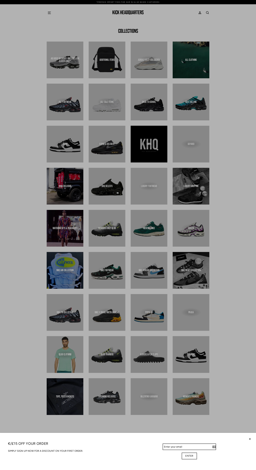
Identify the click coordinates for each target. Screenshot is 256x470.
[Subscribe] (214, 447)
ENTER (189, 455)
